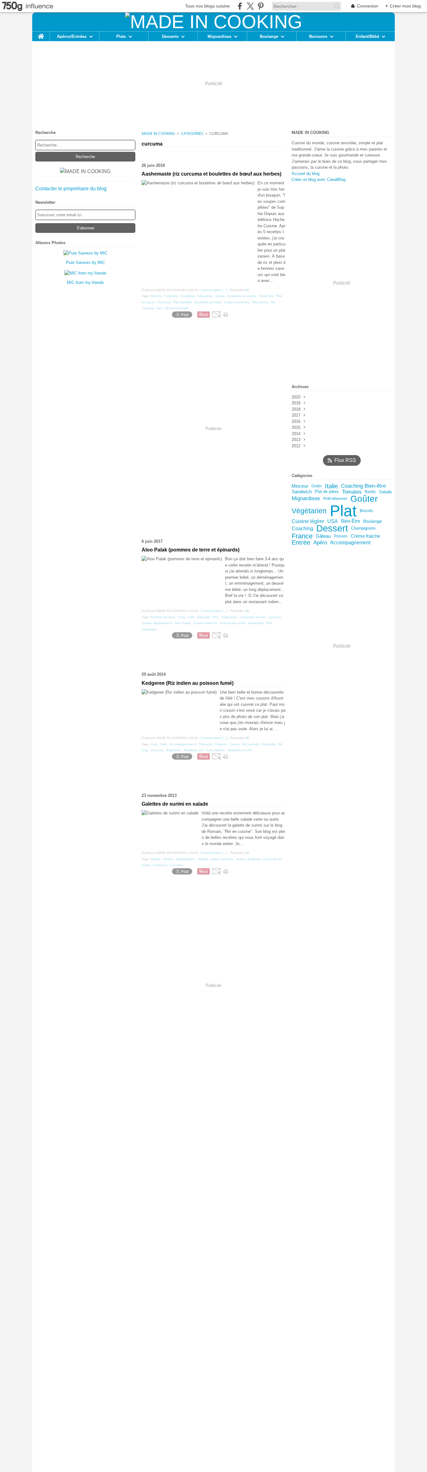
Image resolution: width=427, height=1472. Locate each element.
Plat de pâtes (327, 492)
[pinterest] (260, 6)
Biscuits (366, 511)
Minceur (300, 486)
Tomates (352, 492)
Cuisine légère (308, 521)
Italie (331, 486)
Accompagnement (350, 542)
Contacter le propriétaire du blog (71, 188)
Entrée (301, 543)
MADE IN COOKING (158, 133)
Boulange (269, 36)
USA (332, 521)
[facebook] (240, 6)
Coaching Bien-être (363, 486)
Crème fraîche (365, 536)
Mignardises (219, 36)
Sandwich (302, 492)
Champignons (363, 528)
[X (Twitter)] (250, 6)
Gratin (316, 486)
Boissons (318, 36)
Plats (121, 36)
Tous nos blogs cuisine (207, 5)
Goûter (364, 499)
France (302, 536)
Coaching (302, 528)
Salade (385, 492)
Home (41, 34)
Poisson (341, 536)
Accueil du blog (305, 173)
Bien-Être (350, 521)
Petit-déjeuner (335, 498)
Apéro (320, 542)
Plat (343, 511)
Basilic (370, 492)
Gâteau (323, 536)
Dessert (332, 528)
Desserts (170, 36)
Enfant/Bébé (367, 36)
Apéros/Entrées (72, 36)
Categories (192, 133)
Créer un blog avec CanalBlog (318, 179)
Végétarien (309, 511)
